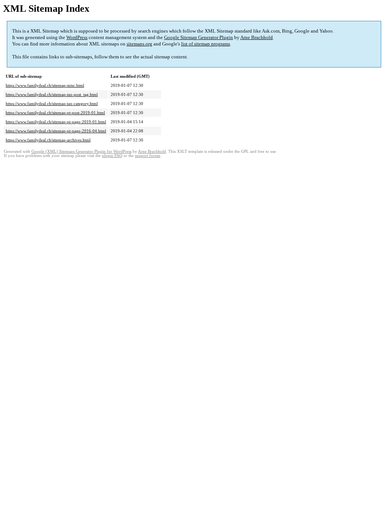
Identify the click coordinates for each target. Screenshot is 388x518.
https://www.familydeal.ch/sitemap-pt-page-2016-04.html (56, 131)
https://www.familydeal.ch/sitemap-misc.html (45, 85)
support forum (147, 156)
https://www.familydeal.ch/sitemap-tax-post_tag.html (52, 94)
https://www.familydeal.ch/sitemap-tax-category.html (52, 103)
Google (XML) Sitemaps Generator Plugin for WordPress (81, 151)
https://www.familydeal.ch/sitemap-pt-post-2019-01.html (55, 112)
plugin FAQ (112, 156)
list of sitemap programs (205, 44)
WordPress (77, 37)
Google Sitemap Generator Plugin (198, 37)
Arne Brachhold (256, 37)
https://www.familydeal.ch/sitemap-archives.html (48, 140)
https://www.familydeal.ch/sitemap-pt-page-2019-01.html (56, 121)
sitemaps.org (139, 44)
